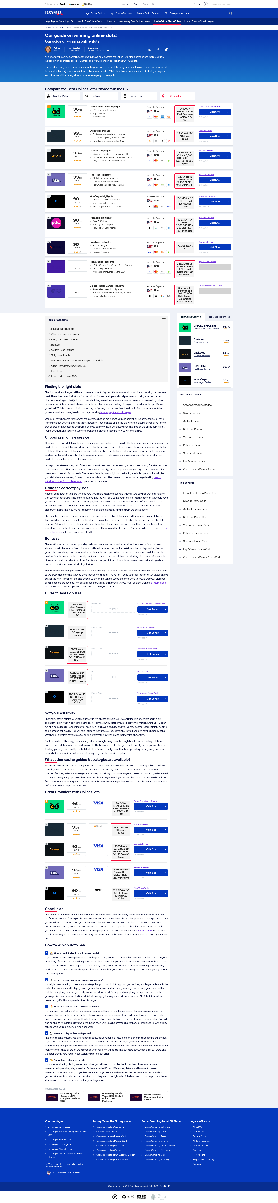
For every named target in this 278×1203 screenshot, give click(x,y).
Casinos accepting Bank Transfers (112, 1159)
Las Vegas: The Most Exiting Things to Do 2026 (67, 1133)
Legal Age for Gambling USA (59, 21)
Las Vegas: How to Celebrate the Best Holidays (66, 1155)
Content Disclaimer (202, 1145)
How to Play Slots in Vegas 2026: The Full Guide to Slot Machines (112, 1097)
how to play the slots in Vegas (115, 412)
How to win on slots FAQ (64, 376)
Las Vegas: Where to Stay (60, 1149)
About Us (197, 1127)
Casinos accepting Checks (108, 1150)
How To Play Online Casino (90, 21)
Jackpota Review (206, 150)
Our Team (197, 1150)
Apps (136, 4)
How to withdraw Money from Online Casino (128, 21)
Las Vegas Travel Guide (59, 1127)
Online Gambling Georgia (157, 1141)
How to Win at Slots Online (167, 21)
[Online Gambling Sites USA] (64, 13)
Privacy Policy (199, 1136)
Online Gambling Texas (155, 1136)
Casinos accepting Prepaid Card (111, 1141)
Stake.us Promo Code (146, 627)
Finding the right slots (62, 328)
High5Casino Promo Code (197, 549)
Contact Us (198, 1131)
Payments (125, 4)
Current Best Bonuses (62, 350)
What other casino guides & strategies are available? (78, 360)
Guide (145, 4)
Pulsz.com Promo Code (195, 533)
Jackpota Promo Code (147, 648)
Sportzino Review (206, 242)
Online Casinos (98, 13)
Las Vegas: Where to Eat (59, 1139)
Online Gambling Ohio (155, 1154)
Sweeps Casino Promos (147, 13)
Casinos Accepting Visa (107, 1131)
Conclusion (57, 371)
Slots (154, 4)
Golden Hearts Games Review (211, 286)
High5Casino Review (207, 261)
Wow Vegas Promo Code (148, 693)
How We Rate (199, 1154)
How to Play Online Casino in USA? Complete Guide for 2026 (70, 1097)
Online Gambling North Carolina (160, 1145)
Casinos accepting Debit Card (110, 1145)
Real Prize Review (206, 174)
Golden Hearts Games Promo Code (202, 557)
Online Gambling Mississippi (158, 1150)
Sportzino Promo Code (195, 541)
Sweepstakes (176, 13)
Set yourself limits (60, 355)
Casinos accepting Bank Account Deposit (115, 1154)
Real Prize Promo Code (147, 672)
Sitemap (197, 1164)
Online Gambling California (157, 1127)
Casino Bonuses (124, 13)
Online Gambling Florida (156, 1131)
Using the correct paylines (65, 339)
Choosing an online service (65, 334)
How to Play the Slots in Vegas (199, 21)
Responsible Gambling (203, 1159)
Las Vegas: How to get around (62, 1144)
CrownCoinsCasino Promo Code (151, 604)
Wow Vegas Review (207, 196)
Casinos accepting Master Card (111, 1136)
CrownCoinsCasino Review (210, 106)
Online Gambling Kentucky (157, 1159)
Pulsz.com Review (206, 218)
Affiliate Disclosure (202, 1141)
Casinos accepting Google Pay (110, 1127)
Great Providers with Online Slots (68, 366)
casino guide (145, 930)
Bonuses (55, 344)
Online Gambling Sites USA (56, 27)
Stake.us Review (205, 131)
